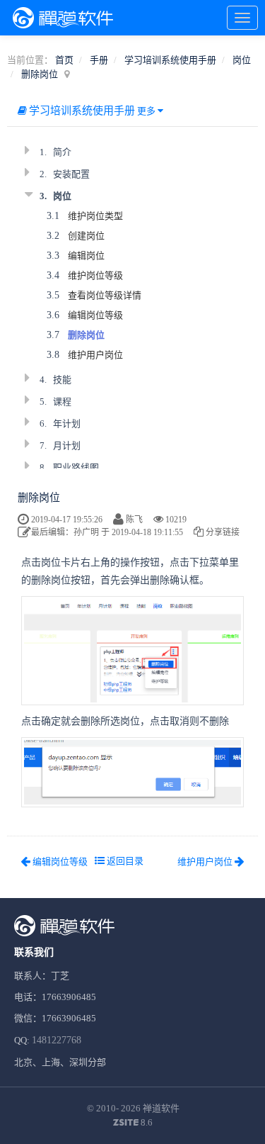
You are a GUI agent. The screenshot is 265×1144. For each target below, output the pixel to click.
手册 (99, 60)
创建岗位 (86, 235)
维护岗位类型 (95, 216)
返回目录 (124, 861)
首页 (64, 60)
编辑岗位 (86, 255)
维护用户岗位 (95, 354)
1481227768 (56, 1040)
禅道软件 (161, 1108)
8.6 (133, 1123)
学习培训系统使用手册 (170, 60)
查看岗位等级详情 (104, 295)
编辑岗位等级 (95, 315)
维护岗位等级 (95, 275)
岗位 (241, 60)
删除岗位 (39, 74)
